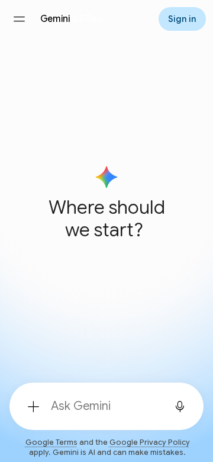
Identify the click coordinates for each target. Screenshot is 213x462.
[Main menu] (19, 19)
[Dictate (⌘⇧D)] (180, 406)
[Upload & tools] (33, 406)
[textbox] (103, 406)
